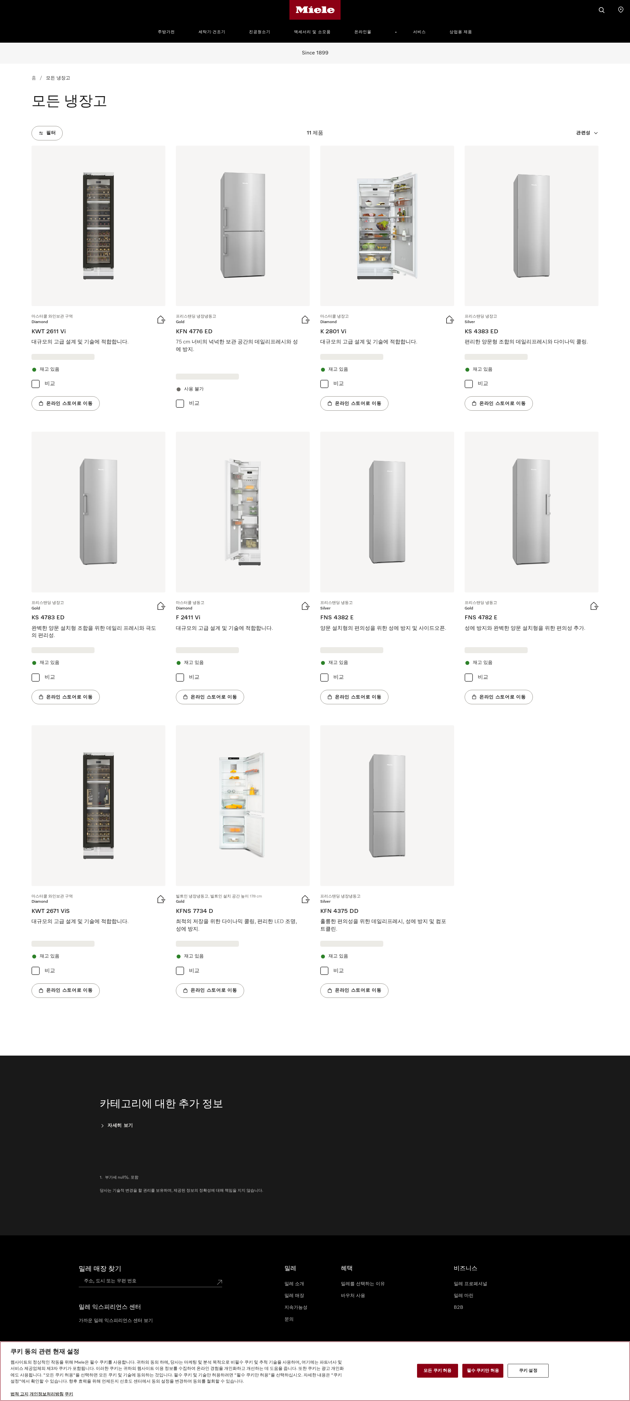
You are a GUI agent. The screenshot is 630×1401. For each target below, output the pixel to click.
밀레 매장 (294, 1295)
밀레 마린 (463, 1295)
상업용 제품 (461, 32)
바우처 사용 (353, 1295)
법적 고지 (19, 1394)
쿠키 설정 (528, 1371)
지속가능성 (295, 1307)
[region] (315, 1371)
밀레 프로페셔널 (470, 1284)
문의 (289, 1319)
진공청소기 (259, 32)
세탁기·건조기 (212, 32)
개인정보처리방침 (47, 1394)
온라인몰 (362, 32)
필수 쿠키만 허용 (483, 1371)
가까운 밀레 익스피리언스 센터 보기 (116, 1320)
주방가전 (166, 32)
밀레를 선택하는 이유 (363, 1284)
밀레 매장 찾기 (100, 1269)
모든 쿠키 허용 (438, 1371)
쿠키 (69, 1394)
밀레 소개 (294, 1284)
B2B (458, 1307)
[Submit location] (219, 1282)
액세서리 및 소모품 (312, 32)
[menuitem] (170, 31)
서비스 (419, 32)
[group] (98, 278)
